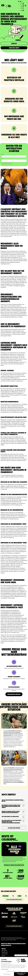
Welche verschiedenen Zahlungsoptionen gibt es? (12, 800)
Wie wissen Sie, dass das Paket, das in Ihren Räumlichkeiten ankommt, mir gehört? (11, 806)
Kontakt (3, 955)
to (1, 158)
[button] (2, 5)
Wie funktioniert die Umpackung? (10, 816)
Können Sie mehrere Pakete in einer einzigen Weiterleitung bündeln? (11, 812)
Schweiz (19, 896)
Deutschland (5, 896)
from (2, 154)
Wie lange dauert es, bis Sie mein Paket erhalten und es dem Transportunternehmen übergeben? (11, 822)
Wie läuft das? (5, 952)
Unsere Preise (5, 953)
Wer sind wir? (4, 950)
